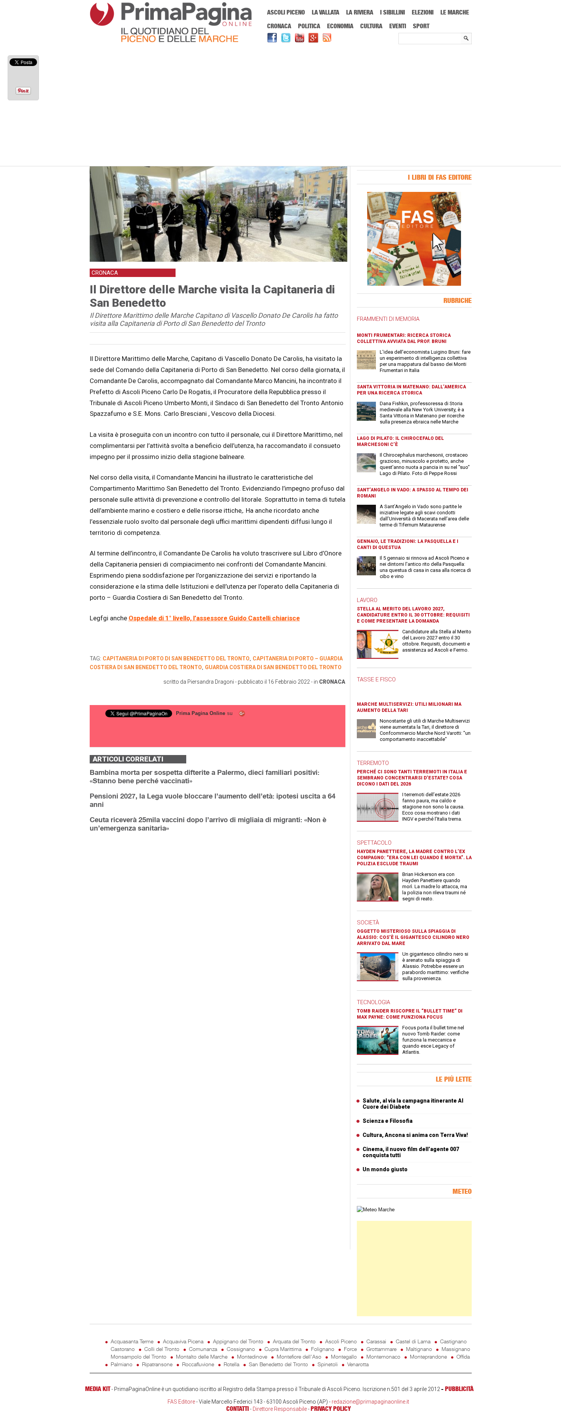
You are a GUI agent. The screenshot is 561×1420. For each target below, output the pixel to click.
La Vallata (325, 12)
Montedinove (252, 1356)
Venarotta (358, 1364)
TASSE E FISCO (376, 679)
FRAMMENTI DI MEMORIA (388, 319)
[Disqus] (217, 934)
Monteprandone (428, 1356)
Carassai (376, 1341)
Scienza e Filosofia (388, 1121)
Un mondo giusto (385, 1169)
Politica (309, 26)
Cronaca (279, 26)
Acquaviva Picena (183, 1341)
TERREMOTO (373, 763)
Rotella (231, 1364)
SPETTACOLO (374, 842)
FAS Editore (181, 1402)
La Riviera (359, 12)
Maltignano (419, 1349)
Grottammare (381, 1349)
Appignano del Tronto (238, 1341)
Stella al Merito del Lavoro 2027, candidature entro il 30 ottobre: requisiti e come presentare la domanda (413, 615)
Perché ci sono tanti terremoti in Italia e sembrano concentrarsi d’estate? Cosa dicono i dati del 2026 (412, 778)
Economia (340, 26)
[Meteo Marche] (376, 1209)
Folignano (322, 1349)
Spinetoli (328, 1364)
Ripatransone (157, 1364)
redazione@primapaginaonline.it (370, 1402)
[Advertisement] (281, 105)
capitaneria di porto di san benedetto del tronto (176, 658)
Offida (463, 1356)
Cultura (371, 26)
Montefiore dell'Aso (299, 1356)
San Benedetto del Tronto (278, 1364)
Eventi (397, 26)
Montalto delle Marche (201, 1356)
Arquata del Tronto (294, 1341)
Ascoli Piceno (286, 12)
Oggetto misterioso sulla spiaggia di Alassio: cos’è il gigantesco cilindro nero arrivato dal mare (413, 937)
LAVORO (367, 600)
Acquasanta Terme (132, 1341)
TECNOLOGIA (373, 1002)
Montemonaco (383, 1356)
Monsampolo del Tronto (138, 1356)
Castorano (123, 1349)
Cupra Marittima (282, 1349)
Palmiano (121, 1364)
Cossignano (241, 1349)
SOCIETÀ (368, 922)
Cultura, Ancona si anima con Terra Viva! (415, 1135)
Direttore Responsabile (280, 1409)
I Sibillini (392, 12)
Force (350, 1349)
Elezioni (423, 12)
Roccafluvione (198, 1364)
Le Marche (454, 12)
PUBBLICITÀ (459, 1389)
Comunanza (203, 1349)
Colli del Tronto (161, 1349)
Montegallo (344, 1356)
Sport (421, 26)
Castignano (453, 1341)
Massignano (456, 1349)
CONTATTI (237, 1408)
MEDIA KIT (97, 1389)
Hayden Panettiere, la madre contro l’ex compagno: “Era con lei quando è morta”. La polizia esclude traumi (414, 857)
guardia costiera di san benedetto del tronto (273, 667)
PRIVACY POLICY (331, 1408)
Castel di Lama (413, 1341)
